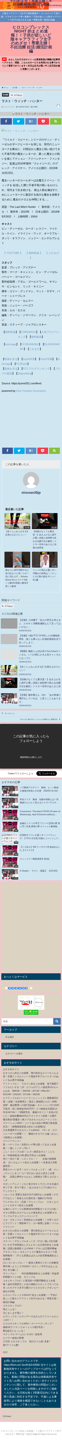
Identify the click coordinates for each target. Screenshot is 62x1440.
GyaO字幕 (46, 359)
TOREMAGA (28, 332)
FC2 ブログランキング (36, 368)
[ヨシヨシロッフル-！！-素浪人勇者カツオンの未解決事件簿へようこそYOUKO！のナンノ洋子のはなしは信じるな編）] (31, 1266)
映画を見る (11, 359)
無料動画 (36, 336)
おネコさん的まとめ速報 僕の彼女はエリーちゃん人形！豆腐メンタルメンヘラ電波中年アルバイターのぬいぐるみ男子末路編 (31, 1076)
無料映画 (10, 332)
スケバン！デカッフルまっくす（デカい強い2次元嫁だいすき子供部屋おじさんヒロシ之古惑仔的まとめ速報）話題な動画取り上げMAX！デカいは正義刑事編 (31, 1244)
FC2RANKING (30, 344)
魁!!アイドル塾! (11, 1345)
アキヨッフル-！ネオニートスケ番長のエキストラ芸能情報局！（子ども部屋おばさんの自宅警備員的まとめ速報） (31, 1255)
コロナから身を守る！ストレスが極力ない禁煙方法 (39, 719)
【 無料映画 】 (33, 253)
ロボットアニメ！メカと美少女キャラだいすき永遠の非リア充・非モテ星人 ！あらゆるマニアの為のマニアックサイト (31, 1187)
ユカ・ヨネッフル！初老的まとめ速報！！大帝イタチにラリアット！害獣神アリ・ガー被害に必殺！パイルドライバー (31, 1223)
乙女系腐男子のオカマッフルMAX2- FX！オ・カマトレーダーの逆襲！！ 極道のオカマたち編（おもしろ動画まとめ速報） (31, 1133)
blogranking (24, 373)
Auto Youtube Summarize (31, 390)
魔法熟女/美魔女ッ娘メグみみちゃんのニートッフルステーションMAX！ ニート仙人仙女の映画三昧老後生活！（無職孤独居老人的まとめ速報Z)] (30, 1123)
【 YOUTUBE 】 (13, 253)
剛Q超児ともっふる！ (14, 1331)
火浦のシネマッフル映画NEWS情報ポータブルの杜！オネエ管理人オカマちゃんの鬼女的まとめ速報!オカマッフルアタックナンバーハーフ (30, 1212)
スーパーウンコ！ (12, 1141)
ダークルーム (9, 713)
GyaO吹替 (29, 359)
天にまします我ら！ (13, 1313)
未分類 (5, 94)
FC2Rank (21, 363)
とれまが (34, 349)
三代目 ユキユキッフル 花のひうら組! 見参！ (27, 1341)
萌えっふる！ (10, 1309)
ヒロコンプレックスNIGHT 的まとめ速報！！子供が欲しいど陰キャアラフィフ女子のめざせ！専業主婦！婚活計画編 (31, 1298)
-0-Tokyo (18, 95)
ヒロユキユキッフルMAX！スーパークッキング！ (28, 1323)
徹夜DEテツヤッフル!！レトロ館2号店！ (24, 1327)
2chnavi (7, 1416)
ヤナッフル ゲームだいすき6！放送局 (22, 1334)
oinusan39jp (31, 492)
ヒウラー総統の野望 (13, 1338)
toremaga (10, 344)
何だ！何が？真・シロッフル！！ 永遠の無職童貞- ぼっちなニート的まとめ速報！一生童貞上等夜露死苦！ (30, 1162)
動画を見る (11, 368)
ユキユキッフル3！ (13, 1305)
